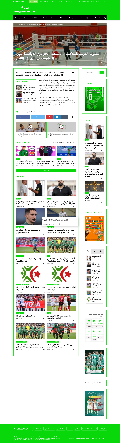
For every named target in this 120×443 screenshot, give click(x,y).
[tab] (58, 142)
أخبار (48, 255)
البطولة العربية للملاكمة (27, 112)
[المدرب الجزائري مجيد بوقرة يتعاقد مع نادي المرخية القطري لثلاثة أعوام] (19, 94)
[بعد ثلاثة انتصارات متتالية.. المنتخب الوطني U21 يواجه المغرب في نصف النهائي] (30, 331)
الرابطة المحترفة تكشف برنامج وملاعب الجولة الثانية (61, 288)
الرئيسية (48, 313)
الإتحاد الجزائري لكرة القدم (21, 341)
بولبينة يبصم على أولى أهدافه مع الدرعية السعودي (28, 231)
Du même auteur (69, 142)
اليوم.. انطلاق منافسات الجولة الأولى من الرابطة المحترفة (60, 345)
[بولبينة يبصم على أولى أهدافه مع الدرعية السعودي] (30, 216)
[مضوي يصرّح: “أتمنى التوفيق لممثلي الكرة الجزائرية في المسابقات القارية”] (61, 188)
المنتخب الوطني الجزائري (61, 72)
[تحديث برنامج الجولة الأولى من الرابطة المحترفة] (30, 274)
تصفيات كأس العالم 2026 (80, 428)
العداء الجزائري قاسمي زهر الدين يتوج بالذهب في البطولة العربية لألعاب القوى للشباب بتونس (66, 162)
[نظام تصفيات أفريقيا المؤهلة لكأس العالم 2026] (94, 186)
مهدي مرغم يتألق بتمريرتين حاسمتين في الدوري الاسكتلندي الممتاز (60, 231)
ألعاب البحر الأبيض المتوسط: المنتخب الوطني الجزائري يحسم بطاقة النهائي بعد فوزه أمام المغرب (61, 260)
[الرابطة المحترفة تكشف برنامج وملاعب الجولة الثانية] (61, 274)
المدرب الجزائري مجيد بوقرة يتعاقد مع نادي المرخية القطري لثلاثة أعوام (29, 93)
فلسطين (60, 428)
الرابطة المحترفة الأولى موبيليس (22, 284)
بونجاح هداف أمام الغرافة (25, 316)
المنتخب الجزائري (40, 428)
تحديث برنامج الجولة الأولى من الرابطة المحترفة (30, 288)
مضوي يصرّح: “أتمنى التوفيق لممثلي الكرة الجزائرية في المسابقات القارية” (44, 1)
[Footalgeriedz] (24, 9)
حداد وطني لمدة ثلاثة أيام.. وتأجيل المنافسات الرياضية (59, 317)
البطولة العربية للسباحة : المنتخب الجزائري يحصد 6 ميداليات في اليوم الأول (29, 99)
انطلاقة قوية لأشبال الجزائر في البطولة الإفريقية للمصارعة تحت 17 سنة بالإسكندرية (45, 162)
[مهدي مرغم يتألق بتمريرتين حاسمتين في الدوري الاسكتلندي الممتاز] (61, 216)
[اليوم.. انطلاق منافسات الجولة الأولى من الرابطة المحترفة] (61, 331)
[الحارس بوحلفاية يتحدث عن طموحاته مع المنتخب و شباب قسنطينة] (30, 188)
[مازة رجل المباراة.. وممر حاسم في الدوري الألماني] (30, 245)
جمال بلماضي (51, 428)
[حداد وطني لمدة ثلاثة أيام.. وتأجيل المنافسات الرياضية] (61, 302)
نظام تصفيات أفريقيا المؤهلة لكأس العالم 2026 (92, 198)
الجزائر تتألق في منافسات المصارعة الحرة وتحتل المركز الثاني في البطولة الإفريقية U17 (25, 162)
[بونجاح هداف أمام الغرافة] (30, 302)
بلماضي (68, 428)
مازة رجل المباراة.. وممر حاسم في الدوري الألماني (29, 260)
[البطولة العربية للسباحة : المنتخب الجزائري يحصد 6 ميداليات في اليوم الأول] (19, 100)
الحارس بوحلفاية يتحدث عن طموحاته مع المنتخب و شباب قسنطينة (30, 202)
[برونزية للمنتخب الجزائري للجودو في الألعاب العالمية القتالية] (19, 87)
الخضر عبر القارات (20, 227)
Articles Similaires (58, 142)
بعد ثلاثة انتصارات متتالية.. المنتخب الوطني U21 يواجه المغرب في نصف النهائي (29, 345)
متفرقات (21, 24)
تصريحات (18, 198)
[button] (76, 219)
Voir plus (46, 170)
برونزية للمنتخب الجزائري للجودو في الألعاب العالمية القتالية (29, 86)
